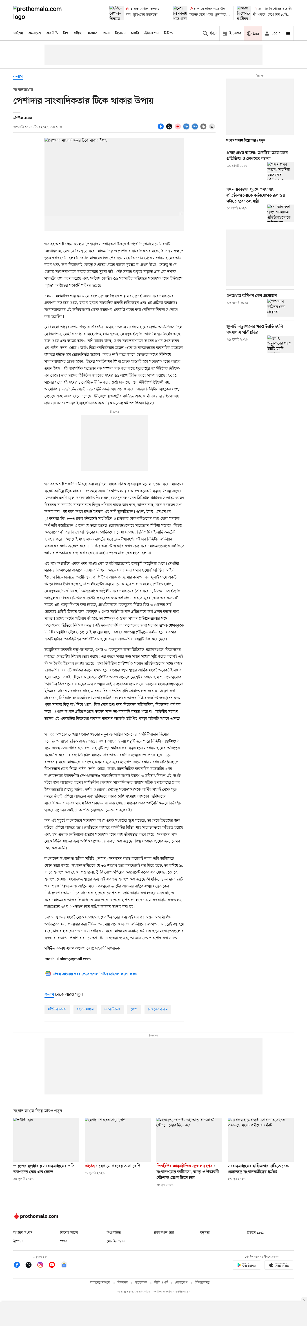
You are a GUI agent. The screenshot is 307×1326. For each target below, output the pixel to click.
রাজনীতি (52, 33)
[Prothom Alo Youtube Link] (54, 1265)
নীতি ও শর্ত (161, 1283)
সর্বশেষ (18, 33)
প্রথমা (63, 1241)
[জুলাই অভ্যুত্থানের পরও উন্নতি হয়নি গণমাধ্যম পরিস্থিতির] (280, 344)
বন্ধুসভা (205, 1232)
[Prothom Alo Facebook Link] (19, 1265)
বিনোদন (120, 33)
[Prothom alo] (43, 13)
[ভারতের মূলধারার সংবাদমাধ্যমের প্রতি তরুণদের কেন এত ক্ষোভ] (46, 1140)
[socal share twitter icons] (170, 129)
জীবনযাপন (151, 33)
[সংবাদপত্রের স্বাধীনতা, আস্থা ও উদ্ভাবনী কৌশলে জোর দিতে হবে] (189, 1140)
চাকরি (135, 33)
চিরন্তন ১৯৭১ (255, 1232)
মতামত (92, 33)
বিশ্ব (65, 33)
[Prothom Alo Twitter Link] (31, 1265)
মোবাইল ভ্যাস (116, 1241)
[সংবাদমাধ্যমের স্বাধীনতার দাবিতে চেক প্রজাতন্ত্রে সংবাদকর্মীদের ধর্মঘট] (261, 1140)
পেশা (134, 1009)
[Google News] (64, 1265)
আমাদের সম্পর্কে (100, 1283)
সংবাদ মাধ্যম (85, 1009)
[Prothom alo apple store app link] (279, 1266)
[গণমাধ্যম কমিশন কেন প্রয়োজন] (280, 308)
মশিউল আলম (57, 1009)
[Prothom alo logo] (35, 1217)
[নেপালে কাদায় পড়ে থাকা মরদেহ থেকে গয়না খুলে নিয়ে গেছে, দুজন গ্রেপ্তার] (180, 13)
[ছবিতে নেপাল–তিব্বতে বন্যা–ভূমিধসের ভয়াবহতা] (116, 13)
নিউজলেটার (202, 1283)
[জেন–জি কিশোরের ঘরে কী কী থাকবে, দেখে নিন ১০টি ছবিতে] (244, 13)
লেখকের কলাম (158, 1009)
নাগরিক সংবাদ (22, 1232)
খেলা (106, 33)
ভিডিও (168, 33)
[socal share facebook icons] (161, 129)
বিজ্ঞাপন (123, 1283)
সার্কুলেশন (141, 1283)
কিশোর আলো (69, 1232)
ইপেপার (18, 1241)
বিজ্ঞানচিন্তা (114, 1232)
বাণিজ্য (77, 33)
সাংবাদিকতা (112, 1009)
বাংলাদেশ (34, 33)
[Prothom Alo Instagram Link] (42, 1265)
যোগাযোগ (181, 1283)
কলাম (18, 76)
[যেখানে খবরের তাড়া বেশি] (118, 1140)
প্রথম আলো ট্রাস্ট (164, 1232)
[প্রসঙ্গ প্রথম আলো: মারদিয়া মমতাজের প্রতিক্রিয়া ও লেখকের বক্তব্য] (280, 171)
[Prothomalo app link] (246, 1266)
